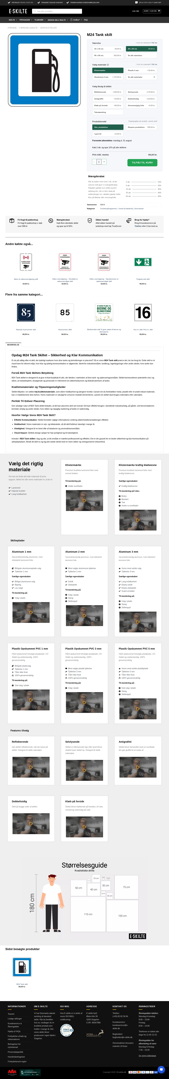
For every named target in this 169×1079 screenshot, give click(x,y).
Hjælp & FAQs (14, 1031)
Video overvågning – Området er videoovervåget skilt (65, 280)
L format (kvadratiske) (125, 209)
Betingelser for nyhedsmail (14, 1045)
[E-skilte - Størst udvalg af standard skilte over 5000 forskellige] (18, 11)
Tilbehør (38, 20)
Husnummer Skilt (65, 330)
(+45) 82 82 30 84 (120, 1016)
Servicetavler (48, 28)
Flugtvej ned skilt (143, 279)
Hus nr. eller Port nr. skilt (143, 330)
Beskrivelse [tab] (13, 345)
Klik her (154, 43)
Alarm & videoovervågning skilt (26, 279)
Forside (12, 28)
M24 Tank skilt (22, 984)
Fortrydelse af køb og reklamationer (17, 1037)
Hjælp (76, 20)
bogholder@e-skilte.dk (122, 1037)
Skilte (12, 20)
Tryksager (24, 20)
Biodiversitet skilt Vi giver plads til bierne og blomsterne (104, 330)
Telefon (138, 226)
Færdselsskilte (28, 28)
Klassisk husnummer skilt (26, 330)
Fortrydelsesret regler (17, 1061)
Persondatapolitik (15, 1052)
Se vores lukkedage (147, 1056)
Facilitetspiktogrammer (108, 209)
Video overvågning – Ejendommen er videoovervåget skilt (104, 280)
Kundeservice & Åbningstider (15, 1025)
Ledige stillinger (15, 1019)
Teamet (11, 1014)
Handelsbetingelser (16, 1057)
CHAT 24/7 (157, 2)
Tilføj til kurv (142, 162)
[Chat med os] (161, 1069)
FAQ (86, 20)
